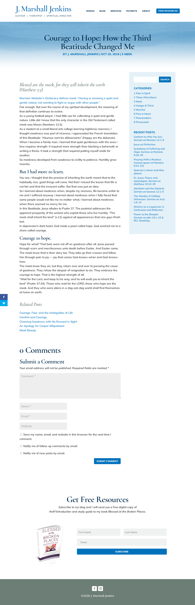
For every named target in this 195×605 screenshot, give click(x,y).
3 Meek (127, 54)
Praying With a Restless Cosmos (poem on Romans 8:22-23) (149, 162)
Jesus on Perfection (144, 144)
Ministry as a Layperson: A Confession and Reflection (149, 208)
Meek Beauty (28, 330)
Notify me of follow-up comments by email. (50, 446)
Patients (131, 11)
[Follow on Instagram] (100, 588)
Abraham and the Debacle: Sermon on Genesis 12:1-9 (149, 190)
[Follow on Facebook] (94, 588)
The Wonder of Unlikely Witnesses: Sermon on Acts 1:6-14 (149, 199)
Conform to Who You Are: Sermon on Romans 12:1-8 (149, 138)
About (146, 11)
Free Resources (168, 10)
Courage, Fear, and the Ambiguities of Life (46, 313)
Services (115, 11)
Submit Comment (107, 461)
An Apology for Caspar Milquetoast (42, 326)
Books (90, 11)
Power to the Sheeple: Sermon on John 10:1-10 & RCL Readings (148, 217)
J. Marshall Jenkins (83, 54)
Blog (102, 11)
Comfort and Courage (33, 317)
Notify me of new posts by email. (44, 453)
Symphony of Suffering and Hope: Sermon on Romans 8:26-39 (149, 152)
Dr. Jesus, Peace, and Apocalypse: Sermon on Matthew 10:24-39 (147, 181)
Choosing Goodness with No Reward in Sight (48, 321)
